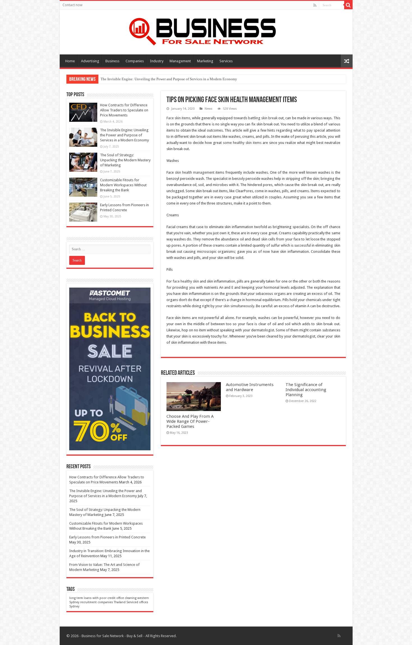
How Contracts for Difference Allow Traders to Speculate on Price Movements (124, 110)
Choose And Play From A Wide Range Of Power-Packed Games (190, 421)
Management (180, 61)
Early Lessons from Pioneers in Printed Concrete (107, 537)
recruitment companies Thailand (103, 602)
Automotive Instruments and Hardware (250, 387)
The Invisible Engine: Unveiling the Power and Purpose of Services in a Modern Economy (169, 79)
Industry (156, 61)
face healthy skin (186, 281)
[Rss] (315, 5)
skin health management (194, 172)
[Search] (348, 5)
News (208, 109)
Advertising (90, 61)
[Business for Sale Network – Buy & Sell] (206, 30)
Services (226, 61)
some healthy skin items (242, 143)
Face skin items (178, 118)
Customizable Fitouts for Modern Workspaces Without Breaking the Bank (123, 185)
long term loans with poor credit (92, 598)
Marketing (205, 61)
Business (112, 61)
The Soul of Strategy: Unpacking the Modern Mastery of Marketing (125, 160)
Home (70, 61)
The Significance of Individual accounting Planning (306, 389)
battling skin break (262, 118)
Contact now (72, 5)
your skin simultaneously (234, 306)
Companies (135, 61)
